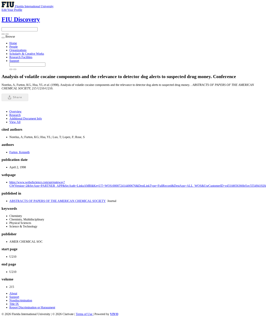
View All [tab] (14, 122)
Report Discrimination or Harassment (32, 307)
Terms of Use (84, 314)
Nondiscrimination (20, 300)
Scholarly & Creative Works (26, 53)
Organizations (17, 50)
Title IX (14, 304)
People (13, 46)
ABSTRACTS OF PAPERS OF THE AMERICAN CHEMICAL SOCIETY (57, 201)
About (13, 293)
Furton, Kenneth (19, 152)
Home (13, 43)
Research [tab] (15, 115)
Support (14, 60)
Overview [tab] (15, 111)
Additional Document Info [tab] (25, 118)
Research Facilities (20, 57)
